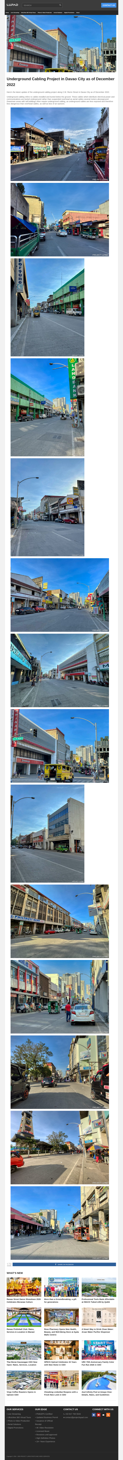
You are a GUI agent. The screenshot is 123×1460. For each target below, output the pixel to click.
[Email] (103, 1415)
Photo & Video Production (45, 12)
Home (7, 12)
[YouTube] (99, 1415)
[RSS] (108, 1415)
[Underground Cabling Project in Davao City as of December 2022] (24, 1287)
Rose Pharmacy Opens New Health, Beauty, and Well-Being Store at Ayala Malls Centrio (61, 1332)
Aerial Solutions (58, 12)
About (77, 12)
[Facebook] (94, 1415)
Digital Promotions (69, 12)
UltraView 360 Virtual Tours (28, 12)
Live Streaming (15, 12)
